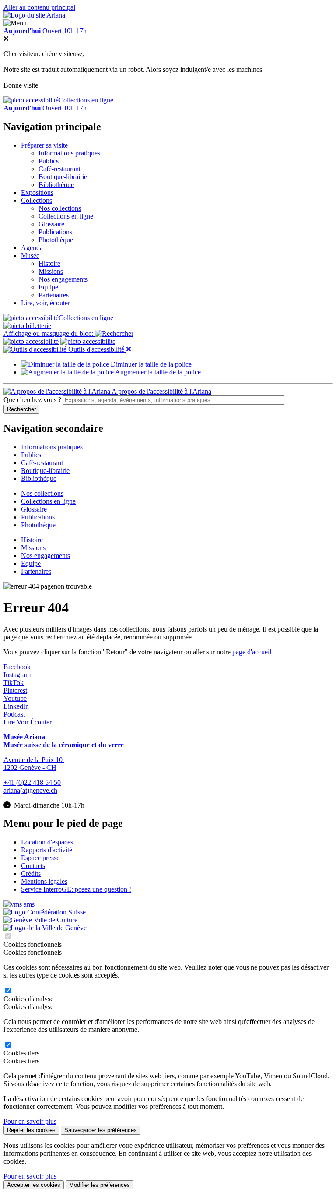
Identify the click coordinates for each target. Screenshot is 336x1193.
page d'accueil (251, 652)
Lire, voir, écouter (45, 303)
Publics (48, 161)
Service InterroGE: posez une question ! (76, 889)
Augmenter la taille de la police (157, 372)
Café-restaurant (59, 169)
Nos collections (59, 208)
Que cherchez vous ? (32, 399)
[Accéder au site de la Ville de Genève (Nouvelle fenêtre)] (40, 920)
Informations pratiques (69, 153)
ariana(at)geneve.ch (30, 790)
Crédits (31, 873)
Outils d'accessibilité (96, 349)
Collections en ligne (86, 100)
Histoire (49, 263)
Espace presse (40, 857)
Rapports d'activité (46, 850)
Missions (50, 271)
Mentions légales (44, 881)
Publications (55, 232)
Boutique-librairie (62, 176)
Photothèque (55, 240)
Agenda (32, 247)
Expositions (37, 192)
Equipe (48, 287)
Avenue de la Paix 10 (34, 759)
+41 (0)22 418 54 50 (32, 782)
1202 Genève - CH (30, 767)
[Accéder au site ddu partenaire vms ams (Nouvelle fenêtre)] (19, 904)
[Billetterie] (27, 325)
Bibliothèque (56, 184)
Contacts (33, 865)
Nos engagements (63, 279)
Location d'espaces (47, 842)
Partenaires (53, 295)
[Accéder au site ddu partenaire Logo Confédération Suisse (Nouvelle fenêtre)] (45, 912)
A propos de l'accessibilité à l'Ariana (160, 391)
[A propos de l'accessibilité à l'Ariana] (31, 341)
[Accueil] (34, 15)
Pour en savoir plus (30, 1121)
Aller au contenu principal (39, 7)
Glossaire (51, 224)
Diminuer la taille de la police (150, 364)
